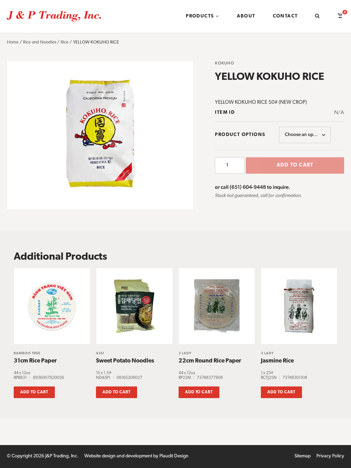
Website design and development (118, 456)
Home (13, 42)
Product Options (240, 134)
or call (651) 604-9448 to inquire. (252, 187)
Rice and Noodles (39, 42)
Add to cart (295, 165)
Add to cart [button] (34, 392)
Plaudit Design (174, 456)
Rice (65, 42)
